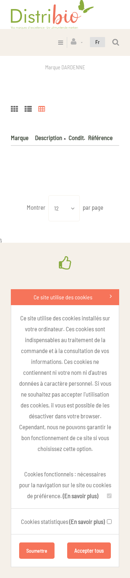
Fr (97, 42)
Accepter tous (89, 550)
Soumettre (36, 551)
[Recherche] (115, 42)
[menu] (60, 42)
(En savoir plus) (80, 495)
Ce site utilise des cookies (63, 297)
